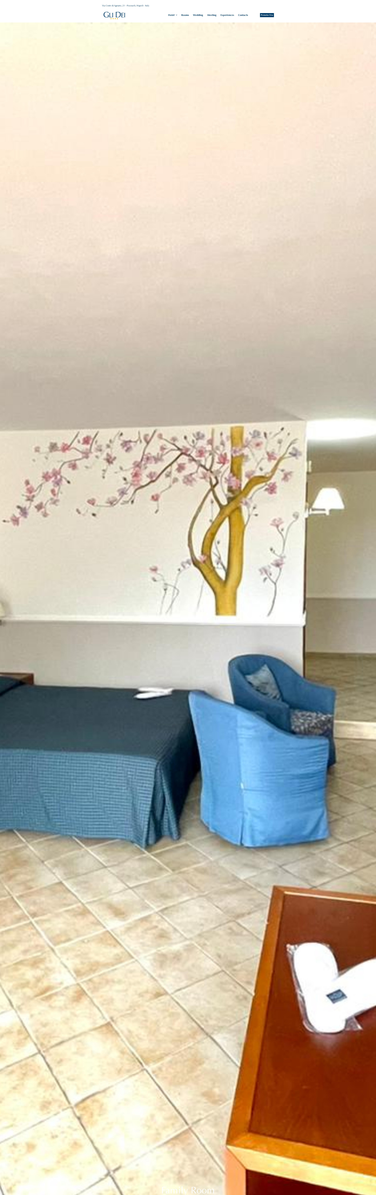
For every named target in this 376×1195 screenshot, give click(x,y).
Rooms (185, 15)
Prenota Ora (267, 15)
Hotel (171, 15)
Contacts (243, 15)
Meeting (211, 15)
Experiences (227, 15)
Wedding (198, 15)
